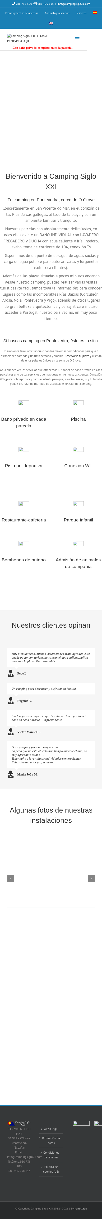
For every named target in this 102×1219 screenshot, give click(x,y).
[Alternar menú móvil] (77, 37)
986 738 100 (23, 3)
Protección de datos (51, 1140)
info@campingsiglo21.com (73, 3)
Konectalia (80, 1208)
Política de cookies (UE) (51, 1169)
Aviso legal (51, 1129)
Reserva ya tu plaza (77, 356)
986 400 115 (45, 3)
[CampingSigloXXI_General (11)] (51, 851)
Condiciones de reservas (51, 1155)
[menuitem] (95, 13)
